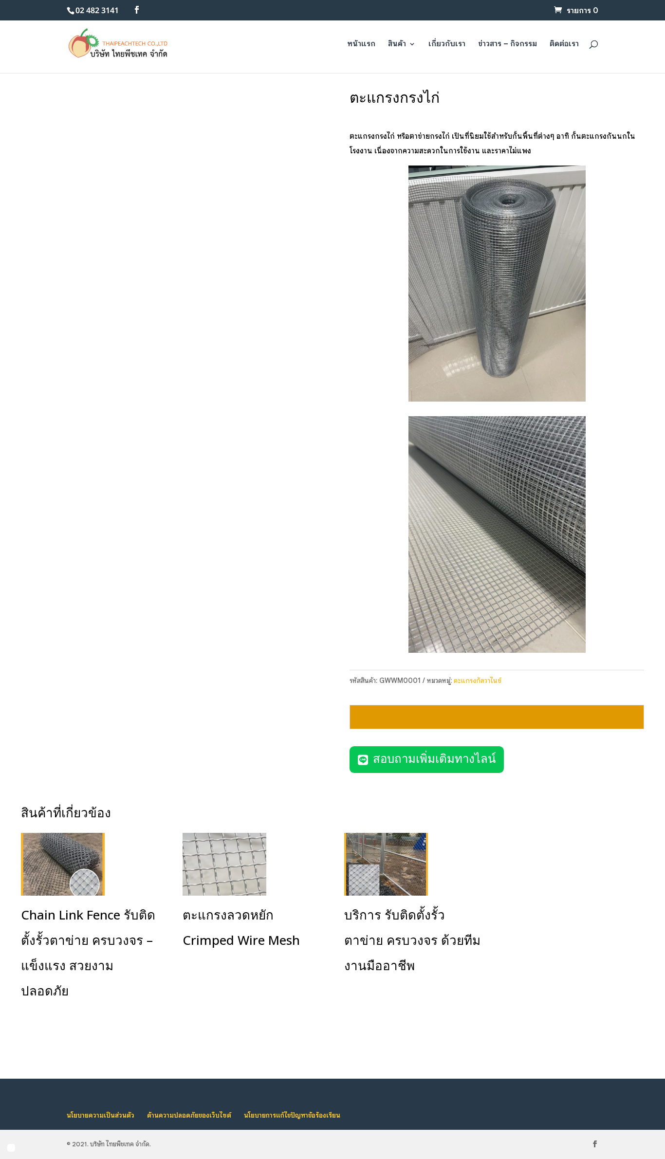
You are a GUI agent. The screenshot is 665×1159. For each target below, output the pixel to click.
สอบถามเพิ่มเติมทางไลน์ (434, 759)
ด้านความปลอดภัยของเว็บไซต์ (189, 1115)
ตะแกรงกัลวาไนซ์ (477, 680)
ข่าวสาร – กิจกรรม (507, 44)
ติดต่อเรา (564, 44)
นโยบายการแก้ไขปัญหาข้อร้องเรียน (292, 1115)
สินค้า (397, 44)
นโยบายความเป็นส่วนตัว (100, 1115)
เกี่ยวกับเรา (446, 44)
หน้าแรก (361, 44)
